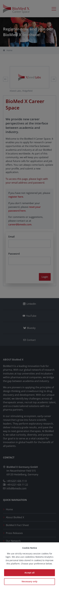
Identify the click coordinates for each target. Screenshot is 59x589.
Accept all (29, 572)
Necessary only (29, 581)
